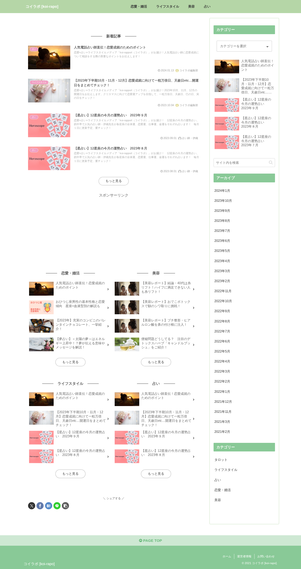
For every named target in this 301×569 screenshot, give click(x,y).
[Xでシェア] (31, 505)
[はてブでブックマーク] (48, 505)
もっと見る (113, 181)
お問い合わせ (266, 556)
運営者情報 (244, 556)
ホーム (227, 556)
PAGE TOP (152, 541)
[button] (65, 505)
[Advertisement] (113, 227)
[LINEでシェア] (57, 505)
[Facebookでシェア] (40, 505)
